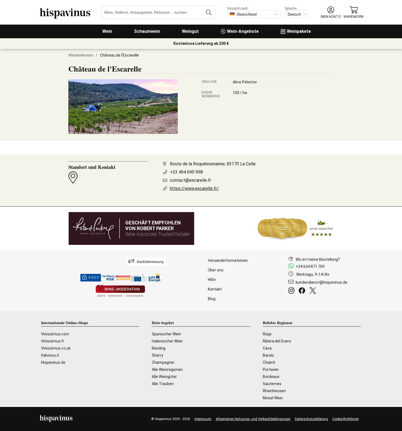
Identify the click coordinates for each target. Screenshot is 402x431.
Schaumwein (147, 31)
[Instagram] (292, 291)
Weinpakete (299, 31)
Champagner (163, 362)
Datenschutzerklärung (311, 419)
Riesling (158, 348)
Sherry (157, 355)
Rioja (267, 334)
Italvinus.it (50, 355)
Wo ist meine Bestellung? (318, 259)
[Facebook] (303, 291)
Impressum (202, 419)
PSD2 (94, 277)
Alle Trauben (163, 384)
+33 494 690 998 (186, 172)
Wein (107, 31)
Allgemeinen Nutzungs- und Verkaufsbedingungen (253, 419)
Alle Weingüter (164, 376)
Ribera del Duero (277, 341)
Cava (267, 348)
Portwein (271, 369)
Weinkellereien (81, 55)
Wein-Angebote (243, 31)
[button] (331, 12)
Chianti (269, 362)
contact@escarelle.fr (190, 180)
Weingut (190, 31)
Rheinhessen (274, 391)
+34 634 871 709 (310, 266)
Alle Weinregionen (167, 369)
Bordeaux (271, 376)
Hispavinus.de (53, 362)
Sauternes (272, 384)
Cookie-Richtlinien (345, 419)
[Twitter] (314, 291)
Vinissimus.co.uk (56, 348)
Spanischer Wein (166, 334)
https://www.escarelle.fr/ (194, 188)
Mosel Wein (273, 398)
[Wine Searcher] (296, 228)
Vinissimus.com (55, 334)
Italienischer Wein (167, 341)
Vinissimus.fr (52, 341)
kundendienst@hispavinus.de (321, 282)
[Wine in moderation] (120, 291)
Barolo (268, 355)
